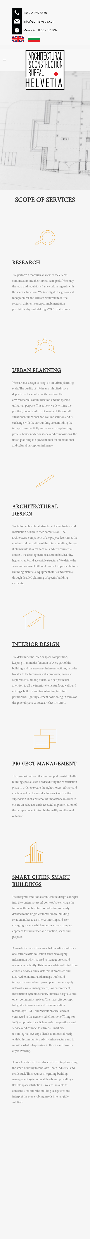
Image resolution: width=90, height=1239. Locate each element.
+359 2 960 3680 (35, 13)
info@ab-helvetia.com (39, 21)
